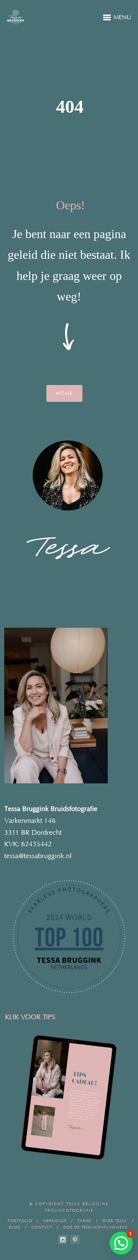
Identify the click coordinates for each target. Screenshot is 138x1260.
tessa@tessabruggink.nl (38, 856)
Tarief (84, 1221)
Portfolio (20, 1221)
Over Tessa (114, 1221)
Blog (15, 1227)
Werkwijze (55, 1221)
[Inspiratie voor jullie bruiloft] (75, 1239)
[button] (121, 1243)
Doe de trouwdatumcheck (95, 1227)
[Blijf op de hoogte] (62, 1239)
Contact (42, 1227)
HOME (64, 393)
